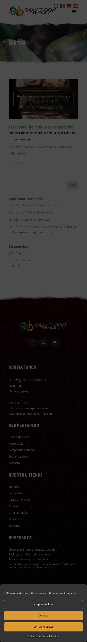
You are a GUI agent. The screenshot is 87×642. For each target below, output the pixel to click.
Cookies (31, 636)
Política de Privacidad (48, 636)
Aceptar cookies (43, 604)
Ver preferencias (43, 627)
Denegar (43, 615)
